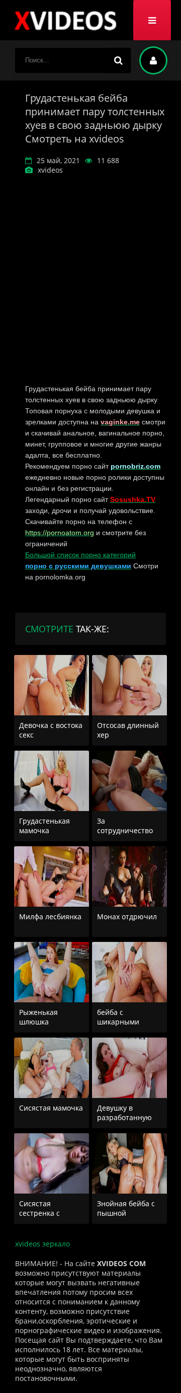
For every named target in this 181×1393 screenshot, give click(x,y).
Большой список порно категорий (80, 555)
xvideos (65, 20)
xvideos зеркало (42, 1244)
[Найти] (118, 60)
